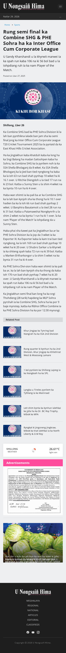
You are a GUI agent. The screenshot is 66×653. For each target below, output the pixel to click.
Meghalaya (33, 600)
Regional (33, 605)
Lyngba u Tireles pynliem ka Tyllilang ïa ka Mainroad (39, 391)
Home (7, 24)
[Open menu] (60, 6)
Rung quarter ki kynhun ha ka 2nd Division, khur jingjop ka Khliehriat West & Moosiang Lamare (42, 352)
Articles (33, 615)
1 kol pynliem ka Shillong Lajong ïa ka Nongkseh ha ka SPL (42, 371)
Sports (17, 24)
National (33, 610)
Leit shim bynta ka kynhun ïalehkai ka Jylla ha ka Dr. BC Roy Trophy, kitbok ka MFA (42, 411)
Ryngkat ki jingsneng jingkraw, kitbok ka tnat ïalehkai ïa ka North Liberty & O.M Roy (42, 430)
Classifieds (33, 624)
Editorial (33, 619)
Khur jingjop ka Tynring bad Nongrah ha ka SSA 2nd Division (41, 332)
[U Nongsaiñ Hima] (23, 6)
